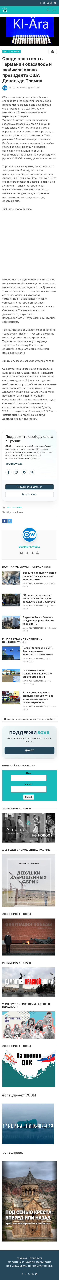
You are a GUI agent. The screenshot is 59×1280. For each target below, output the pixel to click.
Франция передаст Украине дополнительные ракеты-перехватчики (40, 576)
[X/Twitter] (32, 472)
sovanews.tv (14, 463)
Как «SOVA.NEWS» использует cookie (29, 1266)
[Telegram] (24, 472)
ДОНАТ (29, 750)
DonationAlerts (29, 494)
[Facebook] (8, 472)
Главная (22, 1258)
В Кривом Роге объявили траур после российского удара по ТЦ (38, 620)
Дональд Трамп (15, 512)
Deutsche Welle (11, 51)
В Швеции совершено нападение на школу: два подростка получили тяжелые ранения (38, 697)
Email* (28, 784)
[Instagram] (16, 472)
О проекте (35, 1258)
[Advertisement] (29, 244)
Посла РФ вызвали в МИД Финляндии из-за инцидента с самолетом (38, 651)
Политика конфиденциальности (29, 1262)
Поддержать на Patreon (29, 487)
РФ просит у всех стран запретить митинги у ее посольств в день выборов (39, 598)
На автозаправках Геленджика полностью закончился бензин (37, 673)
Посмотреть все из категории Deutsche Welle (28, 719)
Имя (28, 773)
